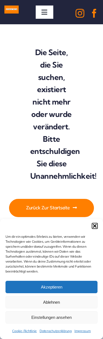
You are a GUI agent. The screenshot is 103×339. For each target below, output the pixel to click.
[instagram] (80, 13)
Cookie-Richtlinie (24, 331)
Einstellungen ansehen (51, 317)
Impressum (82, 331)
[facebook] (94, 13)
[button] (95, 226)
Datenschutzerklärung (56, 331)
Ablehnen (51, 302)
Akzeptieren (51, 287)
